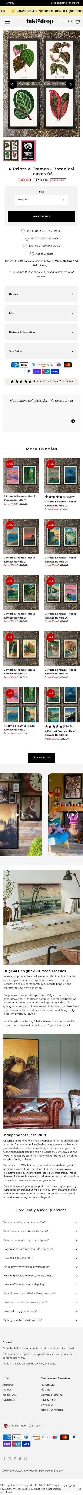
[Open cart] (78, 21)
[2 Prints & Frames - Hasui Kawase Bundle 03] (21, 536)
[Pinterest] (15, 1460)
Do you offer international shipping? (24, 1285)
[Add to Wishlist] (75, 35)
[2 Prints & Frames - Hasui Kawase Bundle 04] (62, 536)
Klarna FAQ (9, 1395)
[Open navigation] (11, 21)
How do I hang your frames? (20, 1311)
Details (13, 294)
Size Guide (15, 351)
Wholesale (9, 1400)
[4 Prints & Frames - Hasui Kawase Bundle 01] (21, 704)
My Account (47, 1385)
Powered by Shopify (51, 1471)
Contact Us (47, 1405)
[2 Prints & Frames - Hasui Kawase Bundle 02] (62, 475)
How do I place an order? (18, 1258)
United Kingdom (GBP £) (23, 1426)
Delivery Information (22, 332)
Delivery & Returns (51, 1395)
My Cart (45, 1390)
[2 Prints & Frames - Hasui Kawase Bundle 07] (21, 648)
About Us (8, 1385)
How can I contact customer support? (25, 1302)
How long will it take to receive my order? (27, 1276)
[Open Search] (70, 21)
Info (11, 313)
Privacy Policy (49, 1400)
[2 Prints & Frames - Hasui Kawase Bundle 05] (21, 592)
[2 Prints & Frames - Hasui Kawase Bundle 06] (62, 592)
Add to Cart (41, 216)
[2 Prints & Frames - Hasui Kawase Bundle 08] (62, 648)
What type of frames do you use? (22, 1320)
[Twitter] (25, 1460)
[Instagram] (9, 1460)
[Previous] (12, 84)
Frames (7, 1390)
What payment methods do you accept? (26, 1267)
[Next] (70, 84)
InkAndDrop (30, 1471)
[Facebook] (4, 1460)
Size (41, 191)
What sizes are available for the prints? (25, 1231)
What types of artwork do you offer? (24, 1222)
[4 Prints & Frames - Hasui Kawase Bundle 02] (62, 704)
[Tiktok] (20, 1460)
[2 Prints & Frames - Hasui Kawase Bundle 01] (21, 475)
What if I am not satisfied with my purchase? (29, 1294)
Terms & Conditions (52, 1410)
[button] (62, 497)
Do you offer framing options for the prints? (28, 1249)
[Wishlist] (63, 21)
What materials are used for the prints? (26, 1240)
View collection (41, 758)
